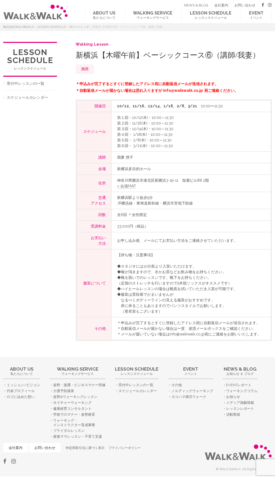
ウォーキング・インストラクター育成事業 (74, 422)
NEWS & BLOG (196, 5)
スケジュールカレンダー (27, 97)
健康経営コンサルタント (72, 409)
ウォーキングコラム (242, 391)
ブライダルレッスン (69, 431)
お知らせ (233, 397)
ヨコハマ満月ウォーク (188, 397)
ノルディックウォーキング (192, 391)
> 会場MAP (126, 186)
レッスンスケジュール (210, 15)
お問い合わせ (244, 5)
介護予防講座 (63, 391)
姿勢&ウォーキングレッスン (75, 397)
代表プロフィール (21, 391)
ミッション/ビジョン (23, 385)
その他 (176, 385)
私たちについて (104, 15)
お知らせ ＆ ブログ (240, 371)
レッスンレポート (240, 409)
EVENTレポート (238, 385)
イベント (256, 15)
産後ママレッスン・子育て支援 (77, 436)
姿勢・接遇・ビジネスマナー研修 (79, 385)
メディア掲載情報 (240, 403)
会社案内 (221, 5)
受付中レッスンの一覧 (25, 83)
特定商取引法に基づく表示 (85, 448)
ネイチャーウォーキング (72, 403)
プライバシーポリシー (124, 448)
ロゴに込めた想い (21, 397)
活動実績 (233, 414)
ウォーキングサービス (152, 15)
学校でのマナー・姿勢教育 (74, 414)
